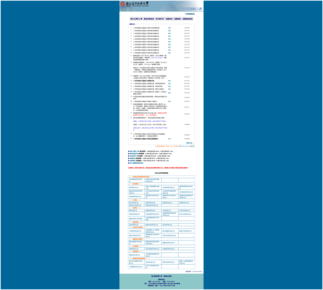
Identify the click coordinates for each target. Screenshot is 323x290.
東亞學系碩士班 (150, 262)
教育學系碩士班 (133, 187)
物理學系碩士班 (150, 210)
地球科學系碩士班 (134, 214)
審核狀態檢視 (134, 153)
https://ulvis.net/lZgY (157, 57)
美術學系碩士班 (133, 225)
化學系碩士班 (167, 210)
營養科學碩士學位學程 (135, 218)
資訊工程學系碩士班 (185, 214)
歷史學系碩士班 (167, 202)
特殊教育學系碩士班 (135, 196)
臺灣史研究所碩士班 (152, 205)
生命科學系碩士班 (184, 210)
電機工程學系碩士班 (135, 235)
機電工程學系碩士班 (185, 231)
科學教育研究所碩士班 (152, 214)
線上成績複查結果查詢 (136, 163)
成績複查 (132, 160)
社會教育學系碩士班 (169, 187)
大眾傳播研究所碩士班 (135, 266)
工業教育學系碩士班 (135, 231)
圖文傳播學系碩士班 (169, 231)
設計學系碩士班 (167, 225)
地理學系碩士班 (184, 202)
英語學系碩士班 (150, 202)
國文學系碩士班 (133, 202)
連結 (169, 28)
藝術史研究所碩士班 (152, 225)
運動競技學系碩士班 (169, 242)
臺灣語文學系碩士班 (135, 205)
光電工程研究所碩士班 (169, 235)
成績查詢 (132, 158)
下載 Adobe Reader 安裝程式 (186, 146)
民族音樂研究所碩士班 (152, 249)
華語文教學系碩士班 (169, 262)
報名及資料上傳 (134, 151)
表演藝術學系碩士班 (169, 249)
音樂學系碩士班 (133, 249)
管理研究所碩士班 (134, 255)
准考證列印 (133, 156)
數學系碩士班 (133, 210)
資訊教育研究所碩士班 (186, 192)
